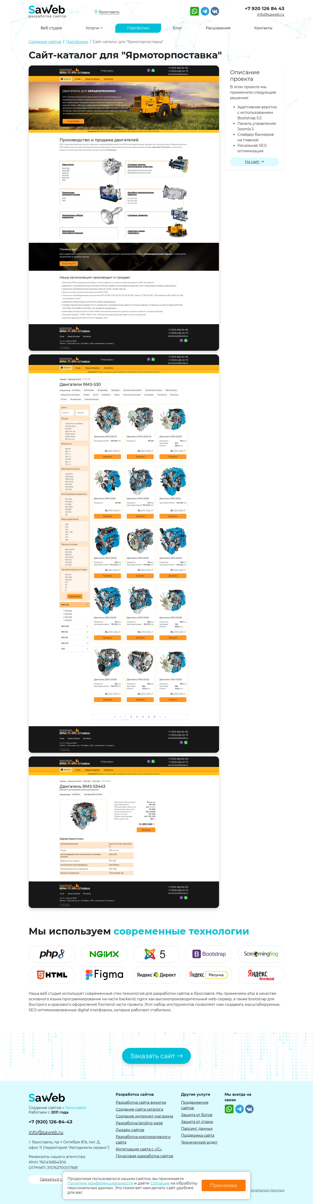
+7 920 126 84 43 (264, 8)
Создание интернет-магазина (144, 1116)
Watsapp (194, 9)
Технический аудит (199, 1142)
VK (212, 9)
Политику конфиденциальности (100, 1183)
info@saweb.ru (270, 14)
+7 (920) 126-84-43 (50, 1122)
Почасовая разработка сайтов (144, 1156)
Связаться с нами (57, 1179)
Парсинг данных (197, 1128)
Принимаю (223, 1185)
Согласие (160, 1183)
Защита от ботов (196, 1115)
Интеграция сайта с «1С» (139, 1149)
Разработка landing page (139, 1123)
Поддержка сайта (197, 1135)
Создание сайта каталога (139, 1109)
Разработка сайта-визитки (141, 1102)
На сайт (252, 161)
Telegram (204, 9)
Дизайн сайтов (130, 1130)
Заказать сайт (153, 1056)
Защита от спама (197, 1122)
